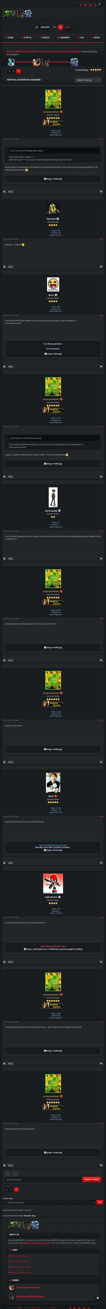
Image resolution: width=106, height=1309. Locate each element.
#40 (101, 1022)
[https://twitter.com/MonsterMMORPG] (85, 4)
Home (10, 38)
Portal (28, 38)
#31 (101, 139)
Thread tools (83, 80)
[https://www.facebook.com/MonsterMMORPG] (80, 4)
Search (46, 38)
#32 (101, 239)
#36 (101, 619)
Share (10, 192)
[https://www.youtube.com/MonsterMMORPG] (84, 1308)
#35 (101, 531)
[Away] (61, 112)
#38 (101, 816)
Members (65, 38)
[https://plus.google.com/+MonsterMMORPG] (91, 4)
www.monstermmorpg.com (38, 1243)
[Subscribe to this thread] (98, 80)
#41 (101, 1124)
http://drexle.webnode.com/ (53, 946)
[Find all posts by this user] (4, 192)
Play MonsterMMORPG (59, 62)
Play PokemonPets (23, 62)
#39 (101, 917)
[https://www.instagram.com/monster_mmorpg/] (89, 1308)
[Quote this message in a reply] (101, 192)
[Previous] (9, 71)
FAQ (82, 38)
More (97, 38)
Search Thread (91, 1179)
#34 (101, 427)
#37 (101, 720)
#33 (101, 315)
